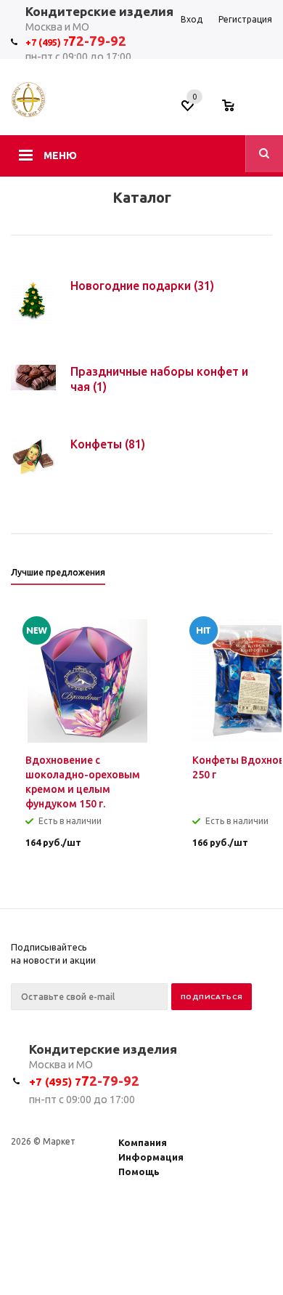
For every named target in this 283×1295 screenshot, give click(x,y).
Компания (142, 1142)
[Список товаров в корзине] (235, 110)
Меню (60, 155)
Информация (151, 1157)
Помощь (139, 1171)
